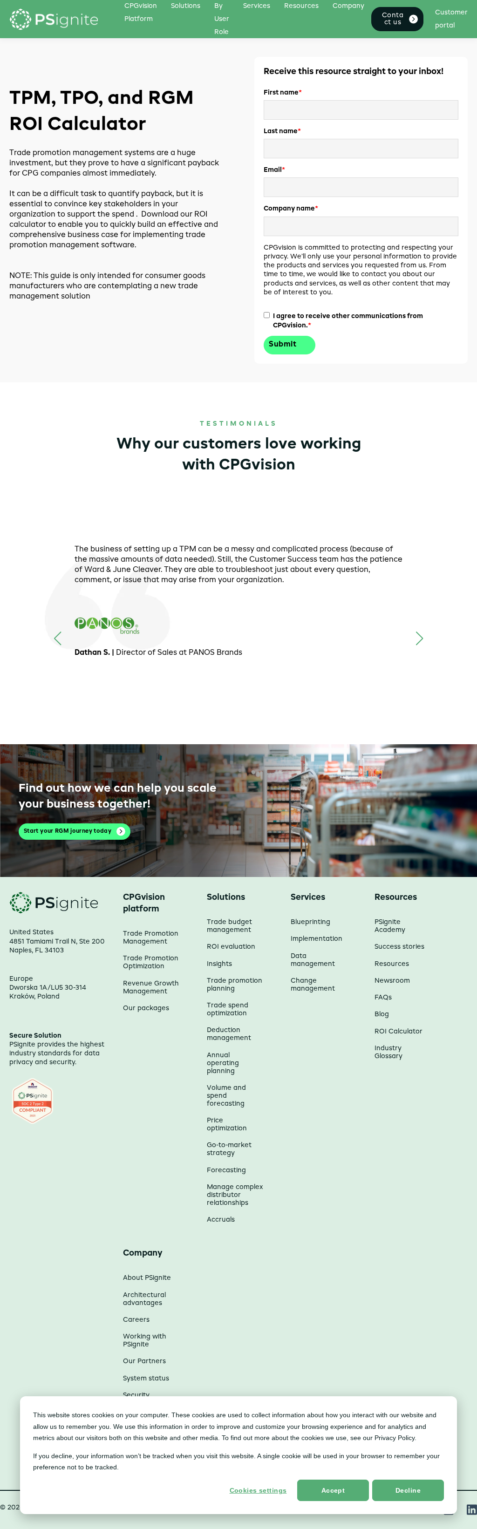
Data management (313, 960)
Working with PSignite (144, 1340)
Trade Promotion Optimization (150, 962)
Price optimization (227, 1124)
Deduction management (229, 1034)
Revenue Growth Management (151, 987)
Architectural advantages (144, 1299)
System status (146, 1378)
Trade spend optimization (227, 1009)
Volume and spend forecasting (226, 1096)
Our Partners (144, 1361)
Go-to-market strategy (229, 1149)
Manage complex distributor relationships (235, 1195)
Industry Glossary (388, 1052)
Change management (313, 985)
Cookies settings (258, 1490)
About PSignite (147, 1278)
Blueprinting (310, 922)
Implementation (316, 939)
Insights (219, 964)
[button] (419, 638)
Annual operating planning (223, 1063)
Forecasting (226, 1170)
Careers (136, 1320)
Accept (333, 1490)
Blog (382, 1014)
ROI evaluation (231, 947)
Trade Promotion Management (150, 938)
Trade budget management (229, 926)
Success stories (399, 947)
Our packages (146, 1008)
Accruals (221, 1219)
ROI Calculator (398, 1031)
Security (136, 1395)
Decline (408, 1490)
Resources (392, 964)
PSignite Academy (390, 926)
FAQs (383, 997)
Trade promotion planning (234, 985)
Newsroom (392, 981)
